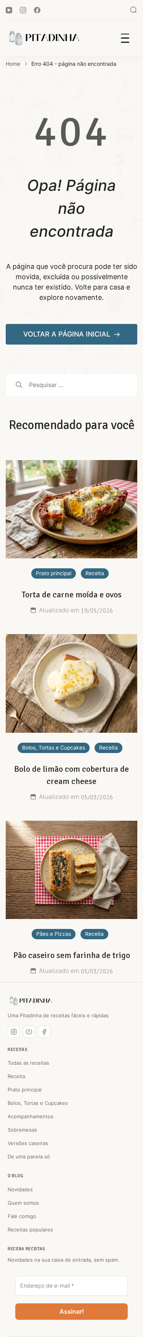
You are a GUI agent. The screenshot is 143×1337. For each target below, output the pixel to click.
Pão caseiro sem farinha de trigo (71, 955)
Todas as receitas (28, 1063)
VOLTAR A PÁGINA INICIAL (67, 334)
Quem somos (23, 1203)
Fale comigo (22, 1216)
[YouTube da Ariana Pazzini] (29, 1032)
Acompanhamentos (30, 1116)
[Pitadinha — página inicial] (30, 1001)
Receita (94, 573)
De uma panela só (29, 1156)
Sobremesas (22, 1130)
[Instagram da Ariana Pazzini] (14, 1032)
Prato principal (53, 573)
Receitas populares (30, 1229)
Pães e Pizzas (53, 934)
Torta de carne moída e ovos (72, 594)
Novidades (20, 1189)
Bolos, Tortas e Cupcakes (53, 748)
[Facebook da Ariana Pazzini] (44, 1032)
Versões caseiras (28, 1143)
